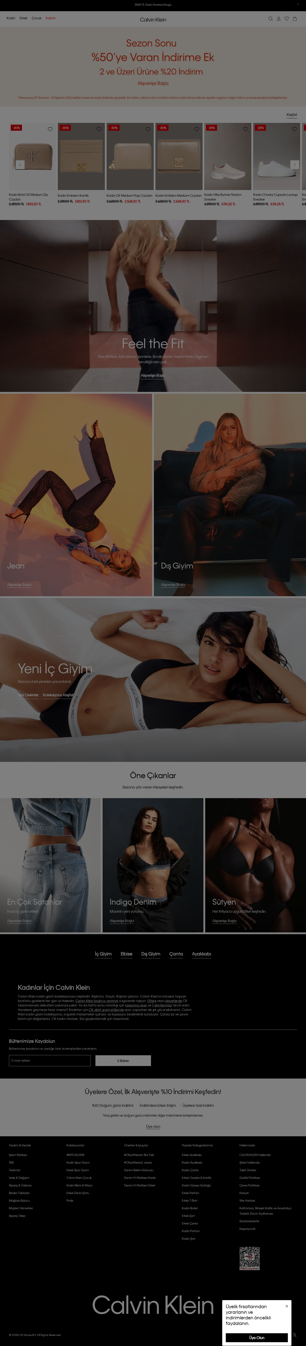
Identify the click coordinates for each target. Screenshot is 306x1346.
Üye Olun (256, 1337)
